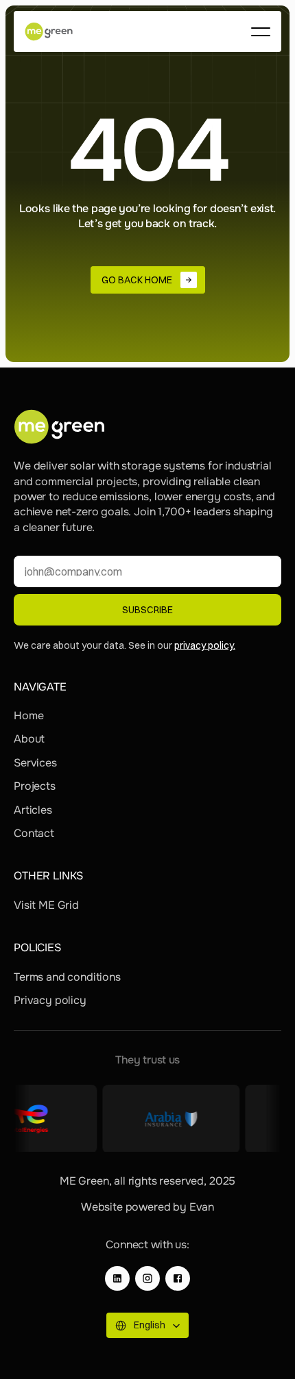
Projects (35, 786)
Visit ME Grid (46, 905)
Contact (34, 833)
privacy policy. (204, 645)
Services (35, 763)
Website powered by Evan (147, 1207)
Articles (33, 810)
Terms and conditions (67, 977)
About (29, 739)
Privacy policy (50, 1000)
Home (28, 715)
